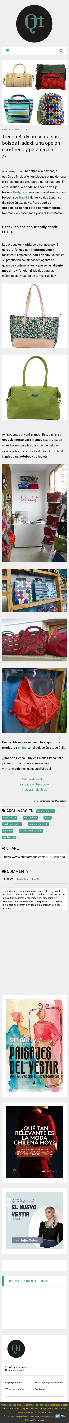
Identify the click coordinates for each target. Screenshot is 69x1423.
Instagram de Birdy (34, 789)
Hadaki (24, 197)
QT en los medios (14, 1389)
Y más (41, 1420)
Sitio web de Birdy (34, 779)
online (22, 748)
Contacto (39, 1389)
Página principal (13, 1382)
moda (28, 130)
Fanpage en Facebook (34, 784)
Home (4, 130)
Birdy (17, 192)
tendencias (17, 130)
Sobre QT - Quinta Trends (48, 1382)
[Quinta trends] (34, 42)
